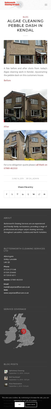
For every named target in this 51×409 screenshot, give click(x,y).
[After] (25, 52)
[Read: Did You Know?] (6, 378)
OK (19, 404)
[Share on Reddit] (39, 194)
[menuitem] (46, 5)
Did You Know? (14, 377)
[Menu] (46, 5)
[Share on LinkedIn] (23, 194)
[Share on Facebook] (6, 194)
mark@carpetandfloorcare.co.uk (17, 287)
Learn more (31, 404)
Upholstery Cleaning (16, 371)
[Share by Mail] (44, 194)
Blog (25, 17)
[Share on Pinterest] (17, 194)
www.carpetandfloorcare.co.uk (16, 293)
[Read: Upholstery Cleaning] (6, 372)
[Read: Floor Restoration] (6, 385)
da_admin (34, 179)
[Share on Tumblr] (28, 194)
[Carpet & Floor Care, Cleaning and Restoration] (21, 4)
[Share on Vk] (33, 194)
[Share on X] (12, 194)
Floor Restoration (15, 384)
